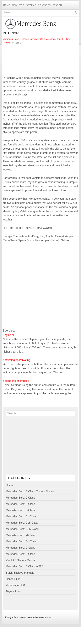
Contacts (44, 5)
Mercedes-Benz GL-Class (21, 541)
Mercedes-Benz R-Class (20, 554)
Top (21, 5)
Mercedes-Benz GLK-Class (22, 529)
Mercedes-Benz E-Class (15, 39)
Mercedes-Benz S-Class (20, 510)
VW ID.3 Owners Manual (21, 560)
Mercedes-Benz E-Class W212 (24, 566)
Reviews (33, 39)
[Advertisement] (40, 59)
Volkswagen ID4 (15, 585)
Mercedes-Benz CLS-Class (22, 522)
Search (57, 5)
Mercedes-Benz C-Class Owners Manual (30, 491)
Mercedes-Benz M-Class (21, 535)
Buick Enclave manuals (20, 572)
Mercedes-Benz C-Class (20, 497)
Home (6, 5)
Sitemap (31, 5)
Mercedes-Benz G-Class (20, 547)
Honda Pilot (13, 579)
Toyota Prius (13, 591)
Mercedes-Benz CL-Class (21, 516)
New (14, 5)
